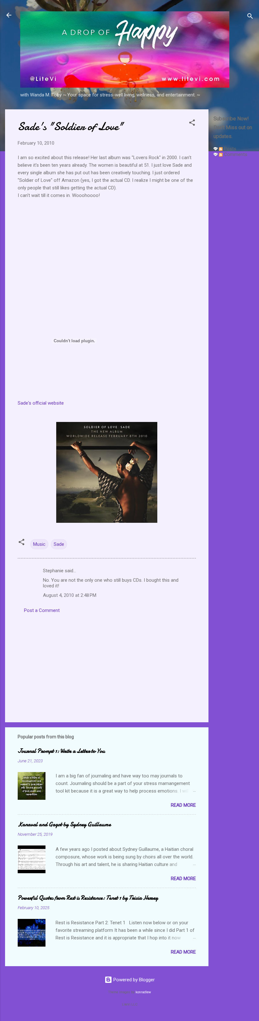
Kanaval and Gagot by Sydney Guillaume (64, 824)
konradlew (143, 992)
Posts (229, 149)
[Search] (250, 17)
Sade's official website (41, 403)
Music (39, 544)
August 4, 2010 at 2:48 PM (69, 595)
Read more (183, 805)
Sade (59, 544)
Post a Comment (42, 610)
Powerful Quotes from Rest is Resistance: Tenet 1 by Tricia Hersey (88, 898)
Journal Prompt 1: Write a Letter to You (61, 751)
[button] (192, 124)
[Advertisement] (234, 256)
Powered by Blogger (133, 980)
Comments (235, 154)
